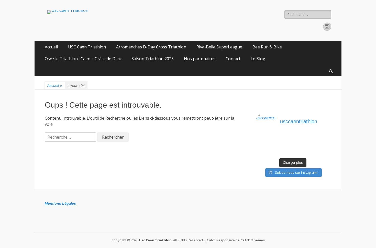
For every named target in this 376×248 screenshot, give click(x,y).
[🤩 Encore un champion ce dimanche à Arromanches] (321, 146)
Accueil (51, 47)
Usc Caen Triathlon (155, 240)
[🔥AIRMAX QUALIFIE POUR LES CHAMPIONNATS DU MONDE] (265, 139)
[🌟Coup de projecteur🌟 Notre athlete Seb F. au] (265, 146)
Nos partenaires (199, 58)
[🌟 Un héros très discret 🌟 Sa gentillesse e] (321, 139)
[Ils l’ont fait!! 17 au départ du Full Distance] (284, 146)
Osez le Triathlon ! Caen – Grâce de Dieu (83, 58)
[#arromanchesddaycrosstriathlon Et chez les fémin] (284, 152)
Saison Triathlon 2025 (152, 58)
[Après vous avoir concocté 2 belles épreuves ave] (302, 146)
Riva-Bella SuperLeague (219, 47)
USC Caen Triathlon (87, 47)
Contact (233, 58)
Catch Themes (252, 240)
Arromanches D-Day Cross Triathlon (151, 47)
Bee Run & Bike (267, 47)
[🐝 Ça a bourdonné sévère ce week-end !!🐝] (265, 152)
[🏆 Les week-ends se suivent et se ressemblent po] (284, 139)
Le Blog (258, 58)
